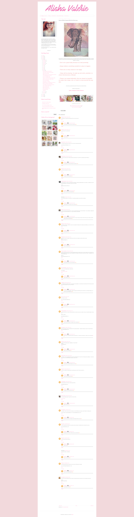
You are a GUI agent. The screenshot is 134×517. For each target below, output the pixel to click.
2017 (43, 94)
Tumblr (78, 90)
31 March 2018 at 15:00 (72, 304)
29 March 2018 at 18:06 (72, 135)
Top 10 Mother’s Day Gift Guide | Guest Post (48, 84)
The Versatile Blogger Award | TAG (47, 75)
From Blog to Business (78, 106)
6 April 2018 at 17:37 (71, 470)
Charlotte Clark (63, 355)
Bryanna (62, 209)
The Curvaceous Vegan (64, 271)
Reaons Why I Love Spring (46, 81)
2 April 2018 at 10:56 (71, 417)
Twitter (70, 90)
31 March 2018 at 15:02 (72, 334)
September (44, 63)
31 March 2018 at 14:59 (72, 289)
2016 (43, 95)
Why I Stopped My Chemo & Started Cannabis (76, 105)
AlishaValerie (65, 135)
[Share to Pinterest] (65, 110)
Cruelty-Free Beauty (77, 107)
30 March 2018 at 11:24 (68, 282)
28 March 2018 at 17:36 (67, 129)
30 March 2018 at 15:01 (66, 296)
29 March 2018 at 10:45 (67, 168)
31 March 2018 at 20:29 (72, 403)
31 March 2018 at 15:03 (72, 362)
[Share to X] (63, 110)
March (44, 70)
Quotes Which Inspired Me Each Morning (48, 72)
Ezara (62, 296)
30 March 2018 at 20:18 (67, 341)
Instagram (74, 90)
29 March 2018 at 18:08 (72, 190)
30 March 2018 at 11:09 (69, 267)
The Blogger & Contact (43, 15)
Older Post (92, 505)
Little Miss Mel (63, 381)
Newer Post (60, 505)
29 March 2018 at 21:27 (67, 223)
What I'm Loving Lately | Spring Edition (47, 83)
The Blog (49, 15)
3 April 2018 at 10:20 (67, 450)
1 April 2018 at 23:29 (67, 409)
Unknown (62, 129)
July (43, 65)
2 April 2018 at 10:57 (71, 431)
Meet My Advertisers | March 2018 (47, 71)
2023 (43, 55)
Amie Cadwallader (63, 267)
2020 (43, 56)
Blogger (72, 514)
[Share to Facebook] (64, 110)
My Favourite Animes (45, 89)
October (44, 62)
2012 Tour (73, 107)
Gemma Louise (63, 395)
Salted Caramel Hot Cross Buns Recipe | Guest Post (49, 74)
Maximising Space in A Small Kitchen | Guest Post (49, 82)
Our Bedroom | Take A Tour (45, 103)
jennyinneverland (63, 181)
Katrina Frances (63, 156)
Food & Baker (63, 409)
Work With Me (54, 15)
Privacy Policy (66, 15)
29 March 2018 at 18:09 (72, 216)
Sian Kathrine (63, 327)
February (44, 91)
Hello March (44, 90)
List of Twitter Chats (73, 106)
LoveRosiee (62, 282)
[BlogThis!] (62, 110)
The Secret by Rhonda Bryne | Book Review (47, 106)
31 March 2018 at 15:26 (69, 395)
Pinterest (82, 90)
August (44, 64)
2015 (43, 96)
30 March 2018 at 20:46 (69, 355)
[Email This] (61, 110)
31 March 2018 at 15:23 (68, 381)
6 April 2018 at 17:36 (71, 456)
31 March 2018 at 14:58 (72, 230)
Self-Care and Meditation (46, 80)
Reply (62, 119)
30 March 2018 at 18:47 (68, 327)
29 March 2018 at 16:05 (67, 209)
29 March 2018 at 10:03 (69, 156)
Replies (63, 121)
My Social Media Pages (60, 15)
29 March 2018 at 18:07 (72, 162)
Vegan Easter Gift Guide (46, 73)
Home (76, 505)
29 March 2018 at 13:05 (69, 181)
